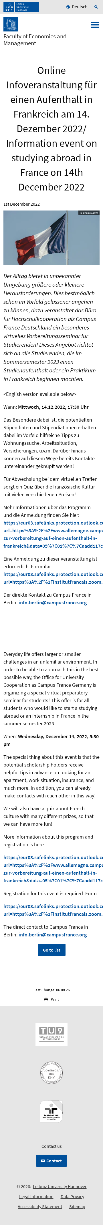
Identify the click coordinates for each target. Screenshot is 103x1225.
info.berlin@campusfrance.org (53, 602)
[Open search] (97, 7)
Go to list (51, 950)
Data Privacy (72, 1196)
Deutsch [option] (80, 6)
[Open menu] (95, 26)
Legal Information (36, 1196)
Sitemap (77, 1206)
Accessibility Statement (40, 1206)
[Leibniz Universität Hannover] (21, 7)
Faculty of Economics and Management (35, 40)
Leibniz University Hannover (60, 1186)
